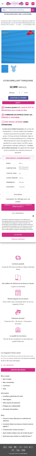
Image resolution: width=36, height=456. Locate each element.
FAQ (4, 389)
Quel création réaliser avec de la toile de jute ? (18, 433)
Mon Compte (7, 379)
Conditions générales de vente (13, 396)
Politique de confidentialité (18, 239)
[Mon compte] (32, 3)
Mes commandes (8, 382)
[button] (33, 216)
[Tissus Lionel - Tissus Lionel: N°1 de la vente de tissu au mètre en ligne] (15, 3)
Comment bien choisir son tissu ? (14, 429)
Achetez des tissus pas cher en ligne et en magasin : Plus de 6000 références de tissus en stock (18, 22)
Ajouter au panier (18, 98)
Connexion (6, 385)
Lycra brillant (29, 24)
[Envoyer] (33, 10)
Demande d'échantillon (10, 409)
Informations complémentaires (18, 158)
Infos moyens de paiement (11, 403)
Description (18, 194)
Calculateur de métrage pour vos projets (18, 200)
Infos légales (7, 399)
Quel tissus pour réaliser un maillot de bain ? (17, 436)
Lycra (18, 24)
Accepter (18, 234)
